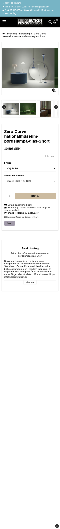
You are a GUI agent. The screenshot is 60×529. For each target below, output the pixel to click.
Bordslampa (25, 33)
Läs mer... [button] (50, 156)
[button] (55, 22)
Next (56, 107)
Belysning (12, 33)
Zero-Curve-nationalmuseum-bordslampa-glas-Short (24, 35)
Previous (4, 107)
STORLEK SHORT (14, 175)
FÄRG (7, 163)
